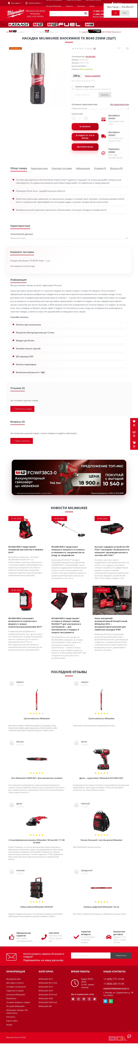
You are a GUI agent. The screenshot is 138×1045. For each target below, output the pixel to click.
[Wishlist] (119, 48)
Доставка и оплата (114, 116)
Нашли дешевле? (93, 75)
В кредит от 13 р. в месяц (85, 136)
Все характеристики (119, 104)
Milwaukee (90, 56)
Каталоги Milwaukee (15, 994)
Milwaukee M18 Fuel (48, 994)
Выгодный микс (13, 979)
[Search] (85, 13)
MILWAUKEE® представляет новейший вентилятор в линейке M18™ (25, 549)
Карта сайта (12, 1020)
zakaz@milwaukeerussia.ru (116, 988)
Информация (83, 168)
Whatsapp (111, 1001)
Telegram (105, 1001)
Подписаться (121, 955)
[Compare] (127, 48)
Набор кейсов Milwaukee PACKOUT (36, 907)
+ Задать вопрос (21, 440)
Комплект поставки (62, 168)
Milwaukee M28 (46, 998)
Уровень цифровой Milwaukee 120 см (101, 907)
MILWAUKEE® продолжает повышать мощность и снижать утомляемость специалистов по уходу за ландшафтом (68, 551)
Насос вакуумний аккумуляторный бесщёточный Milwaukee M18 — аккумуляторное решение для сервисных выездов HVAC (111, 624)
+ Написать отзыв (22, 408)
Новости (69, 6)
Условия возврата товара (18, 1002)
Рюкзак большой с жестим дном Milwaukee (101, 840)
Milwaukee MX (45, 1006)
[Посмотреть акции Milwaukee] (69, 477)
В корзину (85, 126)
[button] (134, 444)
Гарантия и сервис (113, 150)
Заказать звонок (99, 16)
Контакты (81, 6)
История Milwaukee (53, 6)
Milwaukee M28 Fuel (48, 1002)
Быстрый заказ (85, 147)
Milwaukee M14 (46, 986)
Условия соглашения (16, 986)
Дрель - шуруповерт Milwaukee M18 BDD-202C (101, 778)
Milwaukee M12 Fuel (48, 983)
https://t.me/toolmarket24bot (73, 999)
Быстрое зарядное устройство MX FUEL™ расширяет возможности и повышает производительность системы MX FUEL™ (112, 551)
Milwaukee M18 (46, 990)
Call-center (54, 933)
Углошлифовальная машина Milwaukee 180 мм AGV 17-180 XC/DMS (37, 841)
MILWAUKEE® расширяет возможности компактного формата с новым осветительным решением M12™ (25, 622)
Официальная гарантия (23, 934)
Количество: (77, 114)
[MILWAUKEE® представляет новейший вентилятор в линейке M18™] (25, 528)
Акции (92, 6)
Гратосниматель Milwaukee (37, 718)
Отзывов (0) (100, 168)
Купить (104, 94)
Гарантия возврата (86, 933)
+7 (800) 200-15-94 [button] (114, 983)
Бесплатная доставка (119, 933)
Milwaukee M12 (46, 979)
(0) (95, 48)
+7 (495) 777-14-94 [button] (114, 979)
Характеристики (39, 168)
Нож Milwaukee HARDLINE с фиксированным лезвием (36, 778)
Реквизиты (11, 998)
